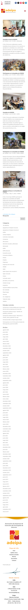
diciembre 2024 (7, 373)
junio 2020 (5, 465)
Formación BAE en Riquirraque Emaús (12, 319)
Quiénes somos (14, 552)
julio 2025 (5, 357)
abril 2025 (5, 364)
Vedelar (5, 301)
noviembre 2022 (7, 429)
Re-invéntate (6, 290)
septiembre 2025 (7, 353)
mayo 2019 (5, 481)
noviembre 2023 (7, 403)
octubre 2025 (6, 350)
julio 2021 (5, 449)
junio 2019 (5, 479)
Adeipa (6, 41)
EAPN (4, 248)
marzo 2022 (6, 445)
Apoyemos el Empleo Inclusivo (10, 227)
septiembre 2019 (7, 475)
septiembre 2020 (7, 461)
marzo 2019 (6, 484)
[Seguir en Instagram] (21, 3)
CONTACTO (7, 3)
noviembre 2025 (7, 348)
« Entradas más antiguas (9, 214)
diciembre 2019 (7, 468)
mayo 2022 (5, 440)
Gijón (4, 269)
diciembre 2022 (7, 426)
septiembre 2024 (7, 380)
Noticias (14, 556)
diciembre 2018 (7, 488)
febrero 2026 (6, 343)
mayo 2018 (5, 504)
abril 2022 (5, 442)
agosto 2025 (6, 355)
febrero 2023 (6, 422)
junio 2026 (5, 334)
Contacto (14, 560)
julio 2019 (5, 477)
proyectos (5, 285)
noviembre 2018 (7, 491)
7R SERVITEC (6, 225)
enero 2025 (5, 371)
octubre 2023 (6, 406)
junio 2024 (5, 387)
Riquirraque (6, 292)
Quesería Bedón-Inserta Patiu (10, 287)
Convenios (5, 239)
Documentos (14, 558)
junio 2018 (5, 502)
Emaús (4, 257)
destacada (19, 41)
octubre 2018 (6, 493)
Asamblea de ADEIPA (8, 112)
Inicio (14, 550)
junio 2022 (5, 438)
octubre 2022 (6, 431)
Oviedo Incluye (6, 283)
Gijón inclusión (6, 273)
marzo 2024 (6, 394)
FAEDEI (22, 75)
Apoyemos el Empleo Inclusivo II (11, 230)
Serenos (5, 294)
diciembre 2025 (7, 346)
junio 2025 (5, 360)
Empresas (5, 262)
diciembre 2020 (7, 454)
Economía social (7, 253)
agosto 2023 (6, 410)
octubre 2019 (6, 472)
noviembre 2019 (7, 470)
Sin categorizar (6, 296)
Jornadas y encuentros (8, 280)
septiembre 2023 (7, 408)
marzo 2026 (6, 341)
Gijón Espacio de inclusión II (10, 271)
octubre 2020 (6, 458)
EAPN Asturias (6, 250)
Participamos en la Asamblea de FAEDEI (13, 73)
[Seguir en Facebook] (16, 3)
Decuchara (5, 241)
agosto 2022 (6, 433)
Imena (4, 276)
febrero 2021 (6, 452)
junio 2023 (5, 415)
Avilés (18, 75)
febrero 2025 (6, 369)
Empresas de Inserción (8, 264)
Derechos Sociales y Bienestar (10, 243)
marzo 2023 (6, 419)
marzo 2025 (6, 366)
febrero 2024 (6, 396)
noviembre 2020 (7, 456)
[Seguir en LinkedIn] (26, 3)
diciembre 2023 (7, 401)
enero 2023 (5, 424)
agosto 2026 (6, 330)
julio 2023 (5, 412)
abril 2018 (5, 507)
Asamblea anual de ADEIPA (10, 39)
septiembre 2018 (7, 495)
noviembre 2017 (7, 509)
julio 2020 (5, 463)
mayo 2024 (5, 389)
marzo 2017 (6, 511)
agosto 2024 (6, 383)
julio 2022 (5, 435)
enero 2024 (5, 399)
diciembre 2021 (7, 447)
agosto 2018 (6, 497)
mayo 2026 (5, 336)
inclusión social (7, 278)
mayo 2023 (5, 417)
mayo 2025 (5, 362)
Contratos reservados (8, 237)
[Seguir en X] (18, 3)
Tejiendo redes (6, 299)
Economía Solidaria (7, 255)
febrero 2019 (6, 486)
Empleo (5, 260)
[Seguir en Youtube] (23, 3)
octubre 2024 (6, 378)
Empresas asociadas (14, 554)
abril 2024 (5, 392)
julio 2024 (5, 385)
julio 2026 (5, 332)
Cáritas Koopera (7, 234)
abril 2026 (5, 339)
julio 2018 (5, 500)
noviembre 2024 (7, 376)
